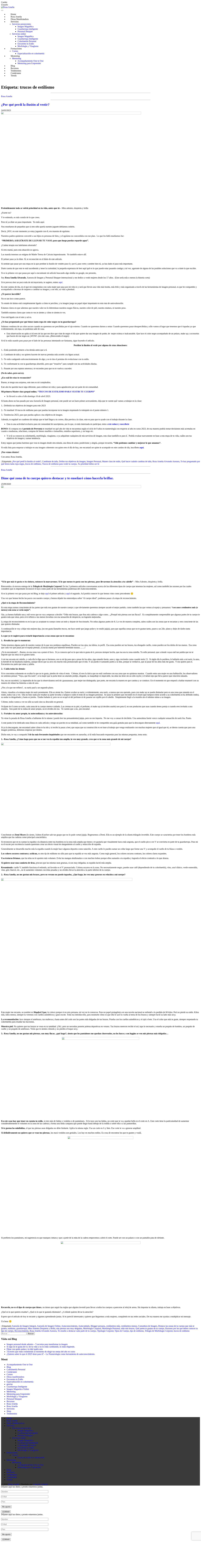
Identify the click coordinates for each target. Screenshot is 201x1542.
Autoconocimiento (69, 1326)
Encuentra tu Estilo (26, 44)
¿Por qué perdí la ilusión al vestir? (25, 104)
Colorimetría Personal (27, 41)
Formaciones (16, 48)
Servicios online (19, 34)
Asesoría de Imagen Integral (24, 1326)
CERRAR (6, 1512)
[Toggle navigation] (2, 10)
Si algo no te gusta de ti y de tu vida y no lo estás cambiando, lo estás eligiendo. (41, 1347)
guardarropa (21, 1328)
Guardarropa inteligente (28, 29)
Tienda (14, 75)
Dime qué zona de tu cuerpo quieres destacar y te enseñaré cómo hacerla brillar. (57, 478)
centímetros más (113, 1326)
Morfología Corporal (92, 1328)
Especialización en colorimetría (31, 53)
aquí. (61, 282)
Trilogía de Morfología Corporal (159, 1331)
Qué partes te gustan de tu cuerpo (150, 1328)
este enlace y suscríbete (118, 424)
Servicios (15, 21)
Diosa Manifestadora (20, 19)
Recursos (10, 1401)
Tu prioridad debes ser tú (88, 464)
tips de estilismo (137, 1331)
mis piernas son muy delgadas (69, 1328)
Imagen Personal (94, 461)
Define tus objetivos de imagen (72, 461)
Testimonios (12, 1413)
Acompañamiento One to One (30, 61)
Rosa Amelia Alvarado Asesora (165, 461)
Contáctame (12, 1372)
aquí (47, 593)
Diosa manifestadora (15, 1377)
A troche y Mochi (40, 1484)
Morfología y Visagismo (28, 46)
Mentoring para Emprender (29, 63)
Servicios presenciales (21, 24)
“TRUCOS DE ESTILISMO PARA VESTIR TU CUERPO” (66, 391)
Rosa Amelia (6, 96)
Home (9, 1418)
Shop (9, 1411)
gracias (10, 1384)
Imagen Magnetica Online (18, 1389)
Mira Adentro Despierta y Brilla (41, 1328)
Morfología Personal (111, 1328)
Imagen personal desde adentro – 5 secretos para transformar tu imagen (37, 1344)
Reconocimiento (21, 1331)
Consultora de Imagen (147, 1326)
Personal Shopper (25, 31)
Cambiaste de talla (50, 461)
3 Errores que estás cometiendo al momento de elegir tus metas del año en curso (41, 1351)
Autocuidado (84, 1326)
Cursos (15, 51)
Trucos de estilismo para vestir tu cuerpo (59, 464)
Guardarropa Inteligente (28, 39)
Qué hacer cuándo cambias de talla (136, 461)
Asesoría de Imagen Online (48, 1326)
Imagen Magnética (26, 26)
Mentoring (15, 56)
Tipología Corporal (105, 1331)
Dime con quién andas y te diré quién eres (25, 1349)
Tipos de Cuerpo (122, 1331)
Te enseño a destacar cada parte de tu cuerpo (77, 1331)
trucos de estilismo (33, 464)
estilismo (11, 1328)
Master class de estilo (111, 461)
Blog (9, 1367)
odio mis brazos (127, 1328)
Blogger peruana (98, 1326)
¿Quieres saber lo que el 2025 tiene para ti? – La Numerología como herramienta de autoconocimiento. (51, 1354)
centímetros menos (129, 1326)
